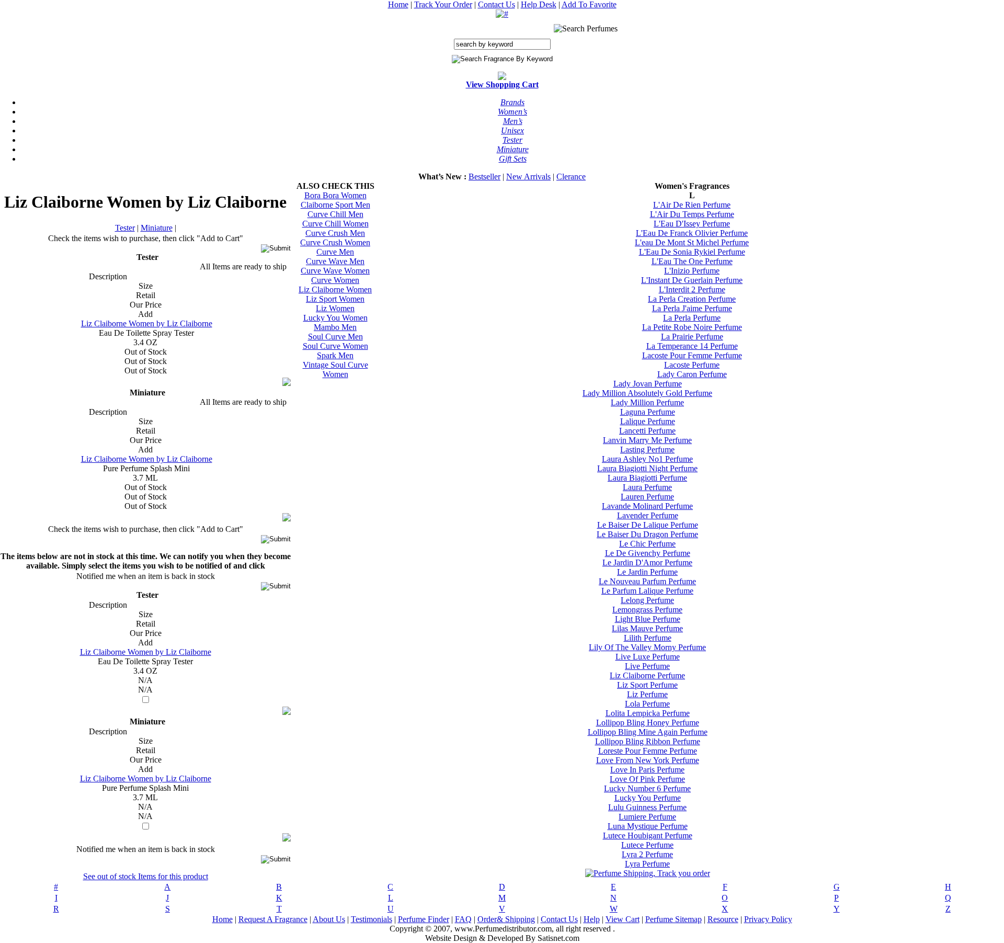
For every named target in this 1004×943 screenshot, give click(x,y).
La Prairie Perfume (692, 336)
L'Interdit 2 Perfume (692, 289)
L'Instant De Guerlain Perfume (692, 280)
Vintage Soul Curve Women (335, 369)
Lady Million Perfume (647, 402)
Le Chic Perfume (647, 543)
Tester (125, 227)
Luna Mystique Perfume (648, 826)
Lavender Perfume (647, 515)
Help (592, 919)
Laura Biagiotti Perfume (647, 477)
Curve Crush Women (335, 242)
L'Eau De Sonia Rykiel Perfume (692, 251)
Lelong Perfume (647, 600)
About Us (329, 919)
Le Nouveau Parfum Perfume (647, 581)
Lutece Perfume (647, 844)
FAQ (463, 919)
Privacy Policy (768, 919)
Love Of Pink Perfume (647, 779)
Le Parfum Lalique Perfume (647, 590)
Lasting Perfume (647, 449)
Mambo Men (335, 327)
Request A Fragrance (272, 919)
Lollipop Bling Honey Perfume (647, 722)
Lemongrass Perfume (647, 609)
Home (398, 4)
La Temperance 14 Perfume (692, 346)
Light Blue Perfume (647, 619)
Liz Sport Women (335, 298)
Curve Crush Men (335, 233)
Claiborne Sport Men (335, 204)
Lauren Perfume (647, 496)
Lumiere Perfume (647, 816)
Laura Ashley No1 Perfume (647, 459)
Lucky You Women (335, 317)
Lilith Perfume (647, 637)
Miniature (157, 227)
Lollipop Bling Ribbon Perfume (647, 741)
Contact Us (496, 4)
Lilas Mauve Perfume (647, 628)
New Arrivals (528, 176)
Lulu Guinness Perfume (647, 807)
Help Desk (538, 4)
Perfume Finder (423, 919)
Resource (723, 919)
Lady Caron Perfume (692, 374)
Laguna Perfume (647, 411)
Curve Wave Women (335, 270)
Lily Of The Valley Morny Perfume (647, 647)
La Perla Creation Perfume (692, 298)
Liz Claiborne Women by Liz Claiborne (146, 323)
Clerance (571, 176)
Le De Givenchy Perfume (647, 553)
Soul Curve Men (335, 336)
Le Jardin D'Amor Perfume (647, 562)
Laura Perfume (647, 487)
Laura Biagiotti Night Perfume (647, 468)
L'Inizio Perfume (692, 270)
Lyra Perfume (647, 863)
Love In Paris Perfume (647, 769)
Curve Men (335, 251)
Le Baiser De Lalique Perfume (647, 524)
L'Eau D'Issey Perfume (692, 223)
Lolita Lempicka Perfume (648, 713)
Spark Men (335, 355)
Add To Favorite (589, 4)
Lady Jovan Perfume (647, 383)
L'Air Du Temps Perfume (692, 214)
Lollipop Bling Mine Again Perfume (648, 732)
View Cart (623, 919)
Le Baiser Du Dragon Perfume (647, 534)
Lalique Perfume (647, 421)
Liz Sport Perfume (647, 684)
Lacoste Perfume (692, 364)
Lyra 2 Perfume (647, 854)
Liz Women (335, 308)
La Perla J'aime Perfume (692, 308)
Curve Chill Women (335, 223)
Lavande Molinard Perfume (647, 506)
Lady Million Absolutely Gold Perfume (647, 393)
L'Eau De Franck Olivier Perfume (692, 233)
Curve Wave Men (335, 261)
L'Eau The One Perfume (692, 261)
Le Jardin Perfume (647, 571)
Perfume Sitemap (673, 919)
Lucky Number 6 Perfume (647, 788)
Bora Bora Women (335, 195)
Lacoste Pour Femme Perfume (692, 355)
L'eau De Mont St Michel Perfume (692, 242)
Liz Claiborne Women (335, 289)
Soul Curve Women (335, 346)
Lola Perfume (647, 703)
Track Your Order (443, 4)
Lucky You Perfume (647, 797)
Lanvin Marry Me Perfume (647, 440)
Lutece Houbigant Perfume (647, 835)
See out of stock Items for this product (145, 876)
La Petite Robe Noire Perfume (692, 327)
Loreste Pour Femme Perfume (647, 750)
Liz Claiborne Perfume (647, 675)
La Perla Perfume (692, 317)
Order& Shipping (506, 919)
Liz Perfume (647, 694)
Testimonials (371, 919)
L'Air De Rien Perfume (692, 204)
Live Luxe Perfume (647, 656)
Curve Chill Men (335, 214)
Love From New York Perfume (647, 760)
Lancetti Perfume (647, 430)
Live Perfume (647, 666)
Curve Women (335, 280)
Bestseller (484, 176)
